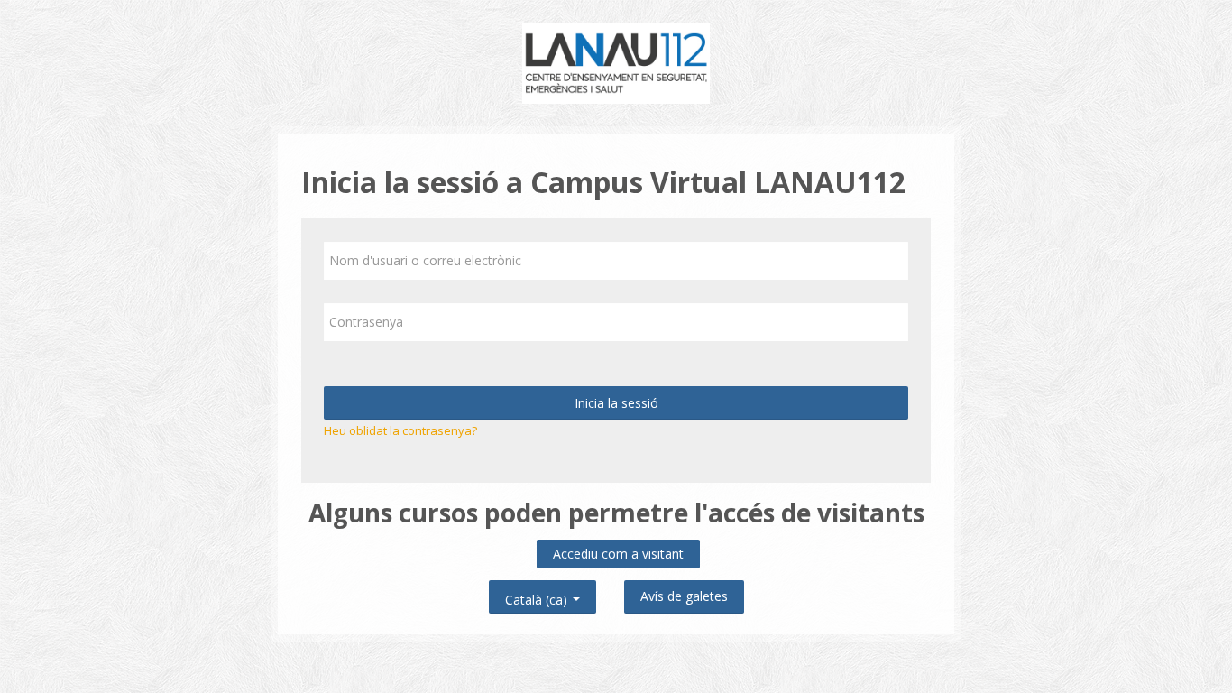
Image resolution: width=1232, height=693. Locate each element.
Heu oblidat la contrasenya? (400, 430)
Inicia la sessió (616, 402)
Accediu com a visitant (618, 553)
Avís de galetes (684, 596)
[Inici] (616, 61)
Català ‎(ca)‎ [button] (538, 596)
